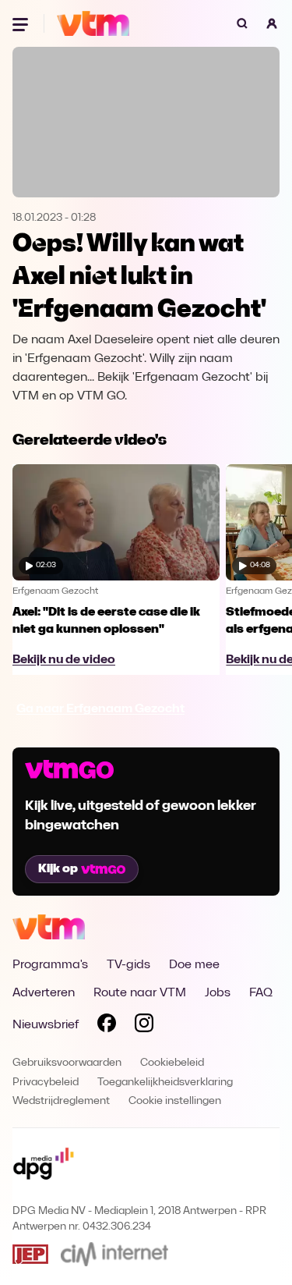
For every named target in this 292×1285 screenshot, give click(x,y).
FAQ (261, 993)
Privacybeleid (45, 1082)
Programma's (50, 965)
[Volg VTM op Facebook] (106, 1025)
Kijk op (58, 869)
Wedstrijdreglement (61, 1101)
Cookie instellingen (174, 1101)
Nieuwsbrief (45, 1025)
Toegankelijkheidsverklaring (165, 1082)
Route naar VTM (139, 993)
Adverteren (43, 993)
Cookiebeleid (172, 1063)
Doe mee (194, 965)
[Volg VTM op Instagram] (144, 1025)
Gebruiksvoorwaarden (66, 1063)
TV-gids (128, 965)
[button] (272, 23)
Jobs (217, 993)
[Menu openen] (21, 23)
